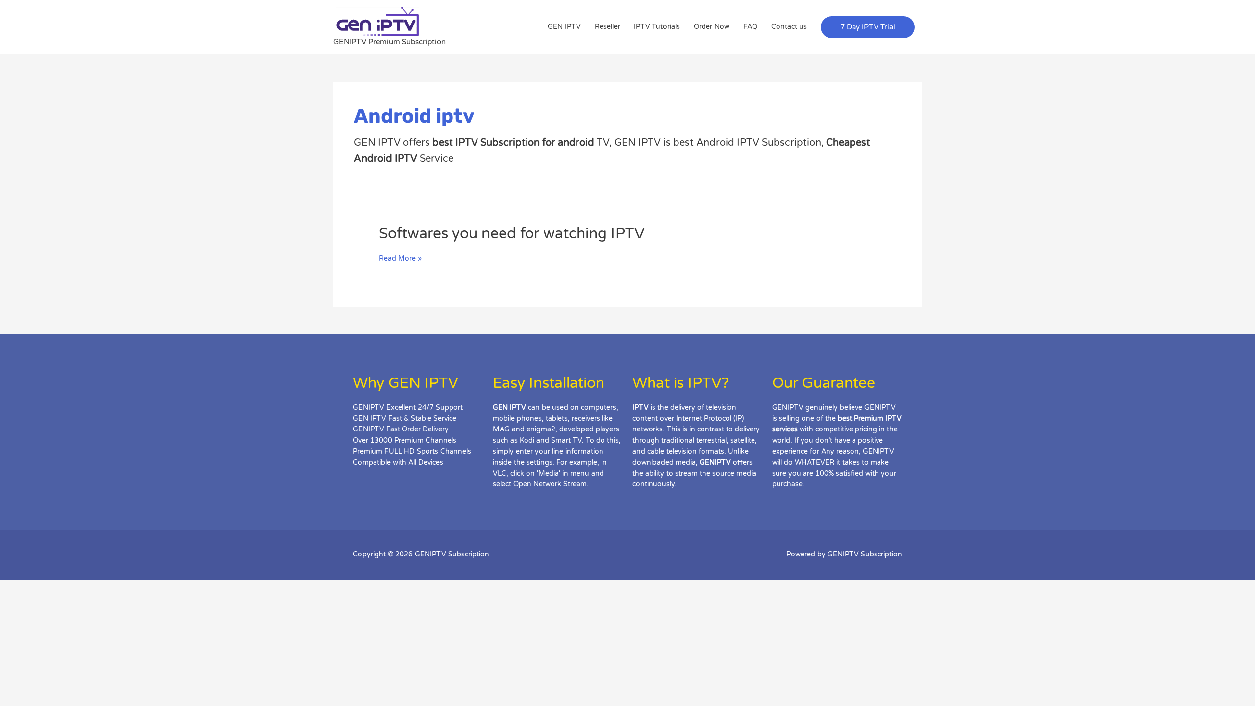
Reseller (607, 27)
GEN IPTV (564, 27)
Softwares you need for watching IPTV (512, 234)
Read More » (400, 258)
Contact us (789, 27)
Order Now (711, 27)
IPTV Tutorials (657, 27)
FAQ (750, 27)
